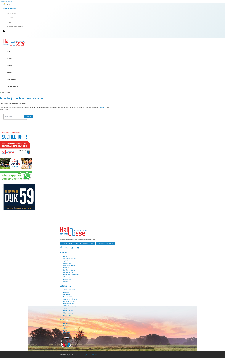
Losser (65, 330)
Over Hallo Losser (12, 13)
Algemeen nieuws (69, 290)
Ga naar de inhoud (6, 1)
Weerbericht (67, 277)
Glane (65, 328)
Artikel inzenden (67, 243)
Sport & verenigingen (70, 299)
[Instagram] (66, 248)
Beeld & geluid (68, 310)
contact (101, 107)
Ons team (66, 268)
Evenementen (67, 297)
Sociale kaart (12, 79)
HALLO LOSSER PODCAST (85, 243)
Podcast (10, 72)
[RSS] (78, 248)
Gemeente (66, 294)
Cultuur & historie (69, 301)
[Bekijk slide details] (19, 210)
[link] (4, 32)
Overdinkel (66, 333)
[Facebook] (61, 248)
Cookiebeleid (89, 355)
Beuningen (66, 323)
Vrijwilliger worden (69, 258)
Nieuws (9, 58)
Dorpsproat (67, 315)
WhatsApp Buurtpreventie (71, 275)
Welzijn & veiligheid (69, 306)
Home (8, 51)
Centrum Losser (68, 272)
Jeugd (65, 308)
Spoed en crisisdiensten (105, 243)
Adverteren (10, 17)
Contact (9, 22)
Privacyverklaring (81, 355)
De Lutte (66, 326)
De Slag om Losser (69, 270)
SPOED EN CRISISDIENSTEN (15, 26)
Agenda (9, 65)
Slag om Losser (12, 86)
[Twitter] (72, 248)
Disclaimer (96, 355)
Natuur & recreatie (69, 304)
